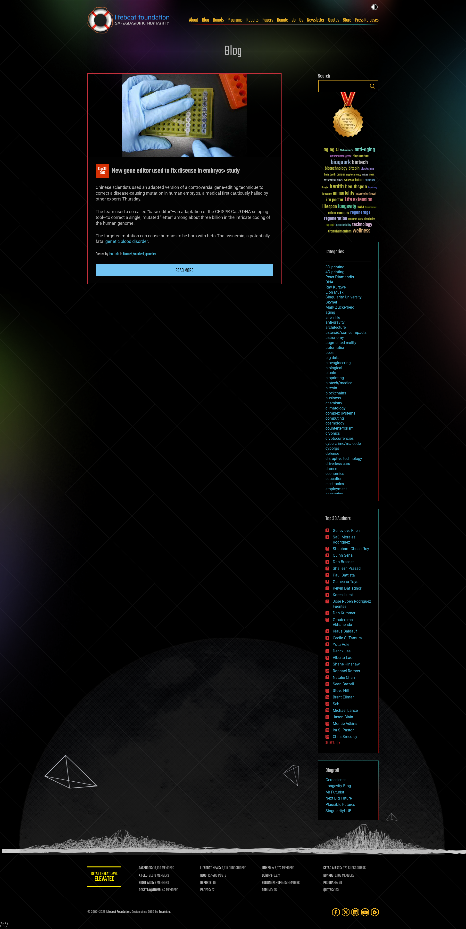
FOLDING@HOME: (272, 883)
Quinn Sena (343, 555)
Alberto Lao (342, 657)
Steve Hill (341, 690)
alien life (332, 317)
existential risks (333, 180)
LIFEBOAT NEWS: (210, 868)
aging (329, 150)
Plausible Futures (340, 804)
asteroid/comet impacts (345, 332)
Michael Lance (345, 710)
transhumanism (339, 231)
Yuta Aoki (341, 644)
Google (325, 187)
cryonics (332, 433)
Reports (252, 20)
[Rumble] (375, 912)
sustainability (343, 225)
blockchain (367, 169)
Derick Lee (341, 651)
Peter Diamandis (339, 277)
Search (372, 86)
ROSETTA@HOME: (150, 890)
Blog (205, 20)
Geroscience (335, 779)
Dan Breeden (344, 562)
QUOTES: (328, 890)
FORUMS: (267, 890)
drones (331, 468)
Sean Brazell (343, 684)
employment (336, 489)
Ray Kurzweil (336, 287)
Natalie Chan (344, 677)
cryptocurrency (353, 174)
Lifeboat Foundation (118, 912)
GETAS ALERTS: (332, 868)
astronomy (334, 337)
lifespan (329, 206)
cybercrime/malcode (343, 443)
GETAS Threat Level (104, 877)
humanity (372, 187)
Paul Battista (344, 575)
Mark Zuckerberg (339, 307)
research (352, 219)
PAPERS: (205, 890)
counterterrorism (339, 428)
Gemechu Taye (345, 581)
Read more (184, 270)
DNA (329, 282)
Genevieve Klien (346, 530)
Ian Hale (114, 254)
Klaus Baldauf (345, 631)
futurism (370, 180)
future (359, 180)
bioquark (341, 162)
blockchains (335, 393)
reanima (343, 212)
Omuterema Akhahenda (343, 622)
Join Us (297, 20)
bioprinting (334, 378)
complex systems (340, 413)
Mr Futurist (334, 792)
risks (360, 219)
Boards (218, 20)
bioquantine (361, 156)
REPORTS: (206, 883)
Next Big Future (338, 798)
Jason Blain (343, 717)
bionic (330, 372)
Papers (267, 20)
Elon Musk (334, 292)
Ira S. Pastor (343, 730)
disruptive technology (343, 458)
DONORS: (267, 876)
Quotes (333, 20)
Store (347, 20)
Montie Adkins (345, 723)
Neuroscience (370, 207)
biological (333, 368)
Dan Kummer (344, 613)
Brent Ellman (344, 697)
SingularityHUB (338, 811)
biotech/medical (133, 254)
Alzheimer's (346, 150)
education (333, 478)
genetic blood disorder (126, 241)
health (337, 186)
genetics (150, 254)
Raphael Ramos (346, 671)
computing (334, 418)
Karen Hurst (343, 595)
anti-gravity (335, 322)
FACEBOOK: (146, 868)
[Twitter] (346, 912)
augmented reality (340, 342)
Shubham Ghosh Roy (351, 548)
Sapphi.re (164, 912)
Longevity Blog (338, 786)
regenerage (360, 212)
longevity (347, 206)
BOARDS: (328, 876)
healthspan (356, 187)
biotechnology (336, 168)
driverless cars (337, 463)
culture (365, 175)
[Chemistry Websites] (348, 116)
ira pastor (334, 200)
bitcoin (354, 168)
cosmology (334, 423)
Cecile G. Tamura (347, 638)
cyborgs (332, 448)
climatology (335, 408)
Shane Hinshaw (346, 664)
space (330, 225)
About (193, 20)
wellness (361, 231)
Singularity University (343, 297)
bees (329, 352)
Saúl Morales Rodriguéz (344, 540)
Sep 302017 (102, 171)
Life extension (358, 200)
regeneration (335, 218)
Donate (282, 20)
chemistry (333, 403)
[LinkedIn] (355, 912)
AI (337, 150)
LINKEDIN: (268, 868)
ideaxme (327, 194)
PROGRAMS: (330, 883)
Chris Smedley (345, 736)
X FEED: (143, 876)
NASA (361, 207)
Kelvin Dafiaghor (347, 588)
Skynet (331, 302)
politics (332, 213)
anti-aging (365, 150)
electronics (334, 483)
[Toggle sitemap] (364, 7)
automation (335, 347)
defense (332, 453)
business (333, 398)
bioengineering (338, 362)
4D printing (334, 272)
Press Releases (367, 20)
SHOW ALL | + (332, 743)
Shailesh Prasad (347, 568)
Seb (336, 704)
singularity (369, 219)
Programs (235, 20)
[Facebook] (336, 912)
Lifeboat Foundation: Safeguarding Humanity (128, 20)
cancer (341, 175)
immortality (343, 193)
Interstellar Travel (366, 194)
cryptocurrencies (339, 438)
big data (332, 357)
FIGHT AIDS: (146, 883)
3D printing (334, 267)
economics (334, 473)
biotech (360, 162)
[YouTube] (365, 912)
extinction (349, 180)
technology (362, 225)
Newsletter (315, 20)
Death (371, 175)
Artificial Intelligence (340, 156)
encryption (334, 494)
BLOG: (203, 876)
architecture (335, 327)
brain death (329, 174)
